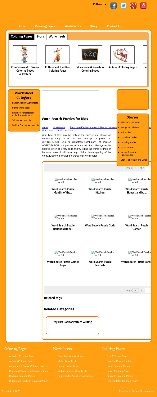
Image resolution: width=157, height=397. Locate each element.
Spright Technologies (143, 391)
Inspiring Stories (128, 142)
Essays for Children (130, 128)
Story (93, 26)
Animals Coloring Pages (123, 67)
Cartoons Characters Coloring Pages (28, 371)
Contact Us (114, 26)
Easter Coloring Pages (118, 371)
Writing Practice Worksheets (25, 125)
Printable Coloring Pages (120, 376)
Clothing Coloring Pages (22, 376)
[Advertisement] (86, 111)
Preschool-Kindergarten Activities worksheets (23, 114)
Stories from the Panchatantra (128, 153)
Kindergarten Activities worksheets (75, 376)
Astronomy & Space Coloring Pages (28, 366)
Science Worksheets (21, 120)
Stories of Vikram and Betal (134, 160)
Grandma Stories (129, 137)
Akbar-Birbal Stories (130, 123)
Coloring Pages (45, 26)
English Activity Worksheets (25, 103)
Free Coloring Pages (117, 356)
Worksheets (73, 26)
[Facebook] (113, 5)
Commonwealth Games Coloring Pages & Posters (25, 71)
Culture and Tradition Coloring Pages (28, 381)
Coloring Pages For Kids (119, 361)
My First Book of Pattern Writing (73, 322)
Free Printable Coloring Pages (122, 381)
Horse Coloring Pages (118, 366)
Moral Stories (127, 147)
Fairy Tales (126, 133)
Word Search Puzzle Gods (100, 225)
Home (36, 11)
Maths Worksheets (21, 108)
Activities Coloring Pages (22, 356)
